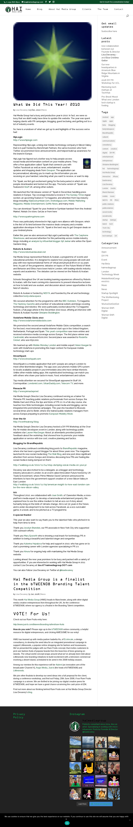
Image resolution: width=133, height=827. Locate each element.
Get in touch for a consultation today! (114, 2)
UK (116, 236)
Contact (118, 9)
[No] (129, 820)
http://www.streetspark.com (27, 359)
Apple (104, 121)
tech (111, 224)
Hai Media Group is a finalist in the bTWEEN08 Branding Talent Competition (51, 584)
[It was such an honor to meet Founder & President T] (114, 768)
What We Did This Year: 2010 (46, 104)
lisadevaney (107, 180)
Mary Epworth (30, 536)
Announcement (109, 248)
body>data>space (32, 296)
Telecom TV (67, 383)
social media (107, 212)
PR (111, 200)
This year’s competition (56, 331)
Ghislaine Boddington (49, 312)
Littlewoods (18, 670)
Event (104, 260)
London (105, 188)
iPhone (115, 176)
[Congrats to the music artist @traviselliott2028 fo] (101, 742)
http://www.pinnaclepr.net (26, 391)
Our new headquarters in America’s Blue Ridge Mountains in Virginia (110, 70)
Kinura (27, 551)
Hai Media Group (32, 600)
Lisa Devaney (22, 110)
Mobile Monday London (44, 345)
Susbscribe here (109, 31)
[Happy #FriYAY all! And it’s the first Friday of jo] (114, 781)
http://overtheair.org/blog (26, 422)
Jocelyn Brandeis (32, 528)
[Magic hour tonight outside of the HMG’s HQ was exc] (114, 794)
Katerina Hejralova (32, 543)
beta (104, 125)
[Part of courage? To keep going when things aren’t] (88, 781)
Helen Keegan (82, 345)
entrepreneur (107, 161)
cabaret (105, 137)
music (112, 196)
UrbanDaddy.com (51, 383)
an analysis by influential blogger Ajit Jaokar (50, 241)
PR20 (117, 200)
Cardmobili (18, 337)
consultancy (106, 145)
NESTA (46, 293)
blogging (111, 125)
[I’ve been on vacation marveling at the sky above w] (88, 742)
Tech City (106, 228)
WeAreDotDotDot (110, 304)
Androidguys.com (58, 201)
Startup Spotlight (109, 293)
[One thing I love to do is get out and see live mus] (75, 742)
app (112, 117)
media (113, 188)
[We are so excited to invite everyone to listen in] (75, 755)
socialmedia (107, 216)
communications (108, 141)
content (105, 149)
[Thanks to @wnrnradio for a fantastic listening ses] (75, 794)
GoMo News (52, 204)
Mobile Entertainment (34, 204)
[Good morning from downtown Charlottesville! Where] (101, 781)
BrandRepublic (70, 448)
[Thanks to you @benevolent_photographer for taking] (101, 768)
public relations (108, 204)
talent (104, 224)
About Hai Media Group (62, 9)
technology (106, 232)
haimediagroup (113, 169)
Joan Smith (57, 495)
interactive (106, 176)
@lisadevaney (66, 570)
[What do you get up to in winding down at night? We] (101, 755)
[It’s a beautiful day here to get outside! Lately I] (114, 742)
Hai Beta (105, 263)
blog (30, 692)
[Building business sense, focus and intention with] (75, 781)
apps (111, 121)
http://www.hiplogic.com (25, 140)
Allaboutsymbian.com (38, 201)
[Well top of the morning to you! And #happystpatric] (88, 794)
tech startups (107, 236)
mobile (105, 196)
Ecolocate (68, 639)
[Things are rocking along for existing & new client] (88, 768)
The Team (103, 9)
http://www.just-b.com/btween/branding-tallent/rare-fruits (38, 624)
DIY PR (112, 153)
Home (28, 9)
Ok (67, 823)
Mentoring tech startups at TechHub (108, 90)
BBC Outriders (69, 301)
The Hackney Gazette (24, 304)
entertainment (107, 157)
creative (114, 149)
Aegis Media (41, 668)
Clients (86, 9)
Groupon (51, 170)
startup (105, 220)
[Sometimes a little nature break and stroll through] (75, 768)
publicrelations (107, 208)
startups (113, 220)
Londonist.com (35, 383)
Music (104, 285)
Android (105, 117)
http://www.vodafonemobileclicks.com (32, 320)
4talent (59, 665)
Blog (39, 9)
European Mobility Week (61, 414)
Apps (104, 252)
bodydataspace (108, 129)
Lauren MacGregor (35, 432)
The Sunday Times (75, 195)
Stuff (26, 187)
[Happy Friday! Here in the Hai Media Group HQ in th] (114, 755)
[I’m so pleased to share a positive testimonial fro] (88, 755)
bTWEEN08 (57, 629)
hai (103, 169)
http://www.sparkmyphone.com (28, 216)
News (44, 110)
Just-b (51, 668)
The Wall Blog (54, 454)
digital (104, 153)
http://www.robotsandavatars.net (29, 252)
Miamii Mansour (108, 192)
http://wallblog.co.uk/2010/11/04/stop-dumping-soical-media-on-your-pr (50, 465)
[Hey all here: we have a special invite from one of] (101, 794)
